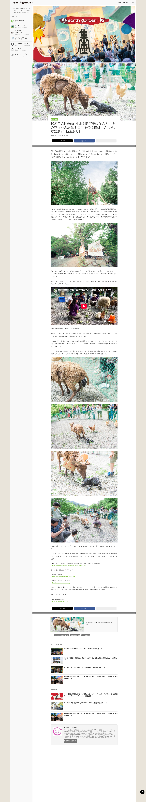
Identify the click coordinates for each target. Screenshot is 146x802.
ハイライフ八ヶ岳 (22, 26)
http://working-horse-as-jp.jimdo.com (63, 576)
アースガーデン (23, 2)
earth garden (23, 20)
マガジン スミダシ (21, 55)
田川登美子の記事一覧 (70, 741)
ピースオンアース (21, 38)
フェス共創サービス (22, 44)
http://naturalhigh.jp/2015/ (60, 601)
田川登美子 (67, 135)
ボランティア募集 (119, 798)
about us (27, 798)
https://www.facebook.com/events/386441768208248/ (69, 565)
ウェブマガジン (123, 2)
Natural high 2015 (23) (62, 635)
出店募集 (73, 798)
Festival (54, 119)
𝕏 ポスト (62, 140)
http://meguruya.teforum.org (61, 583)
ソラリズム (22, 32)
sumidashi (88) (75, 635)
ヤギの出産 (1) (86, 635)
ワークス (20, 49)
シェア (85, 140)
